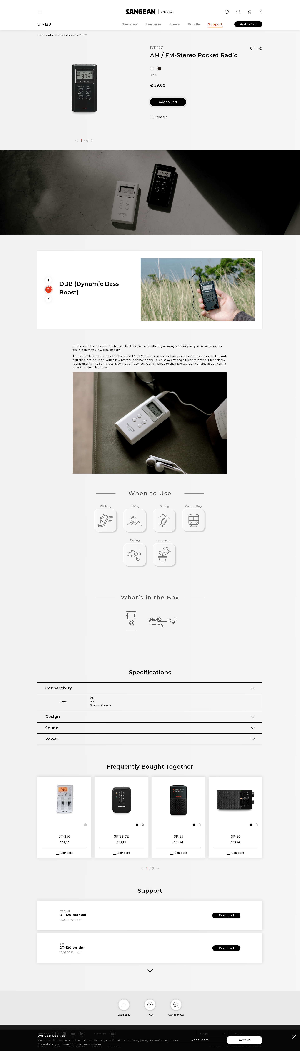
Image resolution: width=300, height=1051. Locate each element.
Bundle (194, 24)
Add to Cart (248, 24)
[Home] (150, 11)
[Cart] (249, 11)
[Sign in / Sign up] (260, 11)
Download (226, 915)
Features (154, 24)
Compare (161, 116)
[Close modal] (294, 1037)
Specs (175, 24)
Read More (200, 1040)
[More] (150, 970)
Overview (129, 24)
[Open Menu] (40, 11)
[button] (76, 140)
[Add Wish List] (252, 48)
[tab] (150, 688)
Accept (244, 1040)
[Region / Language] (227, 11)
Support (215, 24)
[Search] (238, 11)
